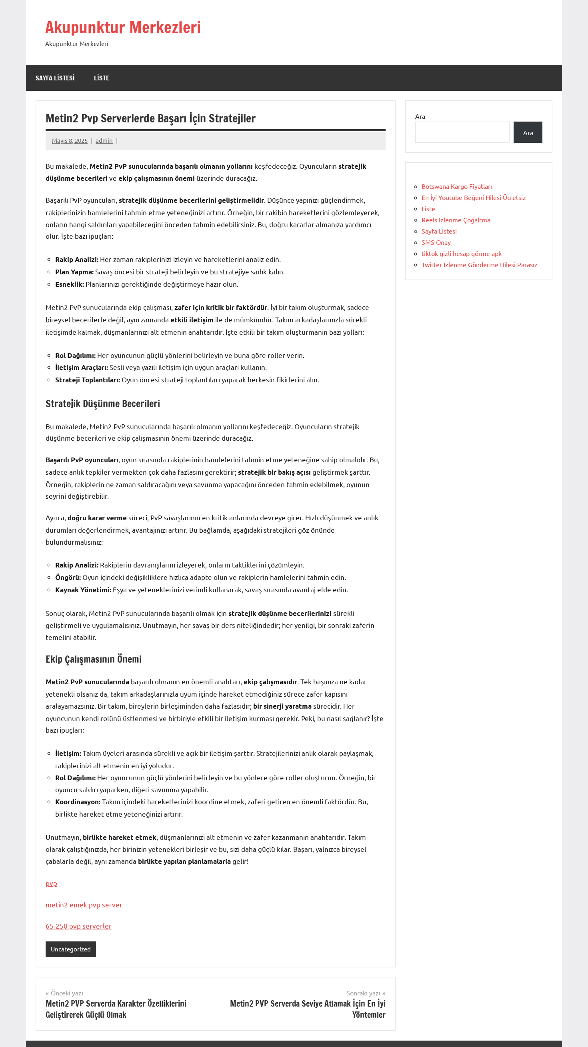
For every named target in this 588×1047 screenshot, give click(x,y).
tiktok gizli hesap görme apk (462, 253)
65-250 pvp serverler (79, 925)
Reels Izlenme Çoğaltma (456, 220)
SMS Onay (436, 242)
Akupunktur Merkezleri (123, 27)
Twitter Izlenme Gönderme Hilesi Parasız (480, 264)
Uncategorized (71, 949)
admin (104, 140)
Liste (101, 78)
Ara (420, 116)
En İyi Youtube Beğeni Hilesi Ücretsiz (474, 197)
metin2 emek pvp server (84, 904)
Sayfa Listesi (55, 78)
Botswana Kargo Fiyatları (457, 186)
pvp (51, 883)
